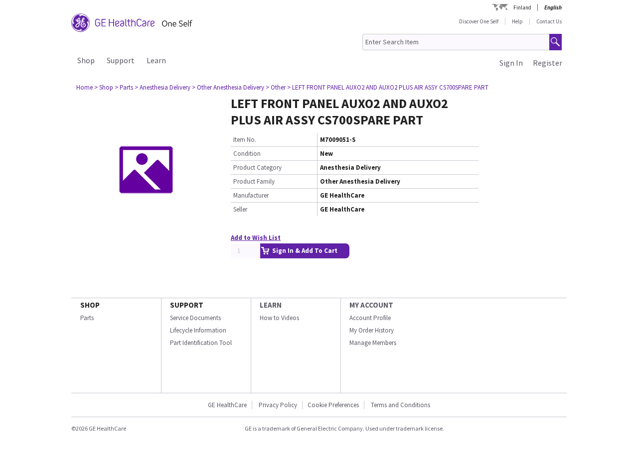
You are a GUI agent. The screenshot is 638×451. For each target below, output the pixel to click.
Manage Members (372, 342)
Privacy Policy (277, 405)
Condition (247, 153)
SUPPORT (186, 305)
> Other (276, 87)
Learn (156, 60)
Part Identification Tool (201, 342)
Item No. (244, 139)
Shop (86, 60)
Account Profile (370, 318)
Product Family (254, 181)
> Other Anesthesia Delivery (228, 87)
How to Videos (279, 318)
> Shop (103, 87)
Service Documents (195, 318)
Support (121, 60)
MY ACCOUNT (371, 305)
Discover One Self (478, 21)
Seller (240, 209)
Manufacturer (251, 195)
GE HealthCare (227, 405)
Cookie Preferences (333, 405)
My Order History (371, 330)
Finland (522, 7)
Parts (87, 318)
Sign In (511, 63)
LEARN (271, 305)
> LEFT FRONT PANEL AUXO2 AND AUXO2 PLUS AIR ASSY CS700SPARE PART (387, 87)
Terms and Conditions (400, 405)
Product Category (257, 167)
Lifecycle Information (198, 330)
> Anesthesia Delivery (162, 87)
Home (84, 87)
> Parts (124, 87)
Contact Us (549, 21)
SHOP (90, 305)
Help (517, 21)
